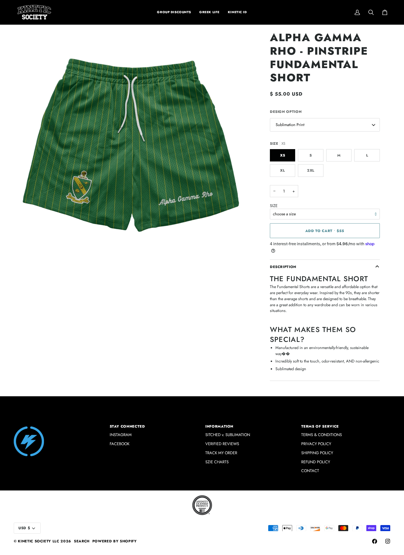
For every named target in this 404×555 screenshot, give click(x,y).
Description (283, 266)
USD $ (24, 528)
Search (82, 541)
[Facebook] (374, 541)
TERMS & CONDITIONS (321, 434)
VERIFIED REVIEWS (222, 444)
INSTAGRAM (121, 434)
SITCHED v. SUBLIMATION (227, 434)
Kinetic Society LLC (38, 541)
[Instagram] (387, 541)
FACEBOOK (119, 444)
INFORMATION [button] (219, 426)
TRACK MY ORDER (221, 453)
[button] (209, 12)
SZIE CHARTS (217, 462)
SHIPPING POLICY (317, 453)
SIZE (274, 205)
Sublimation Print (290, 124)
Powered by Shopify (114, 541)
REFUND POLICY (315, 462)
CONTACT (310, 470)
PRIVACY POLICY (316, 444)
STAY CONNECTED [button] (127, 426)
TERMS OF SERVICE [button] (320, 426)
